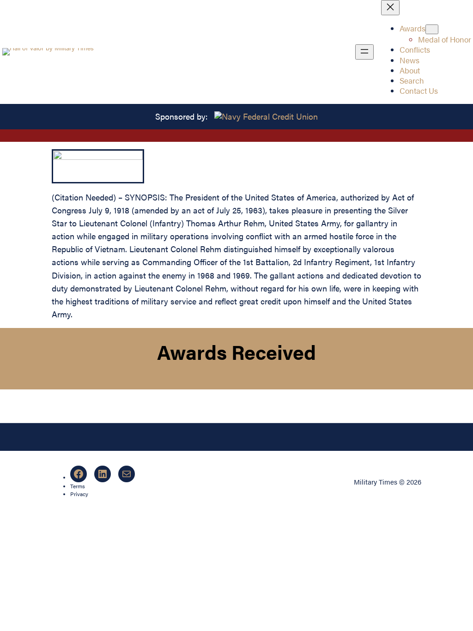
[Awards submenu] (431, 29)
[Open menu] (364, 52)
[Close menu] (390, 7)
